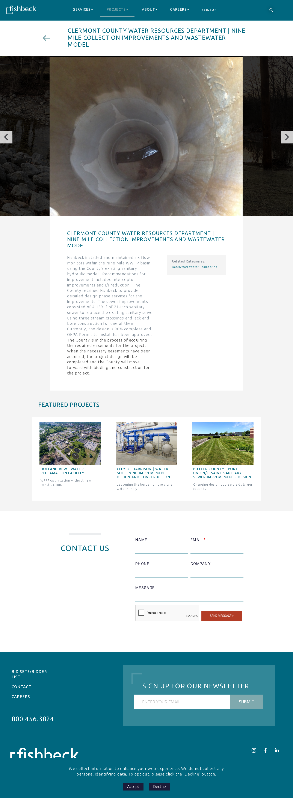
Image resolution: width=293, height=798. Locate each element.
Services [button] (82, 9)
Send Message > (222, 616)
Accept (133, 786)
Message (145, 587)
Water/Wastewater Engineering (194, 267)
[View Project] (48, 38)
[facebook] (265, 750)
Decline (159, 786)
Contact (211, 10)
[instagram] (254, 750)
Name (141, 539)
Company (200, 563)
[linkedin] (277, 750)
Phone (142, 563)
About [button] (148, 9)
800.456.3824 (33, 719)
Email (196, 539)
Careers (21, 696)
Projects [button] (116, 9)
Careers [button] (178, 9)
